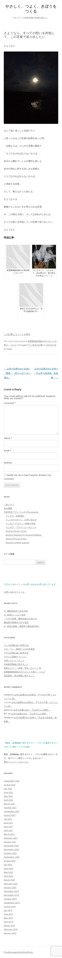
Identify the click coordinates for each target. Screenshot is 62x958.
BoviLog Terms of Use (16, 531)
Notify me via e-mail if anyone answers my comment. (27, 477)
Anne (9, 348)
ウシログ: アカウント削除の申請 (21, 523)
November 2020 (11, 849)
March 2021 (9, 834)
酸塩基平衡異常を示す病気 (16, 622)
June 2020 (8, 868)
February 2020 (10, 883)
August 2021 (9, 815)
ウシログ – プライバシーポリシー (21, 527)
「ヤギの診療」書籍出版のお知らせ (20, 618)
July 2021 (8, 819)
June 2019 (8, 914)
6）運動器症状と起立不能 (16, 611)
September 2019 (12, 902)
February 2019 (10, 929)
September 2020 (12, 857)
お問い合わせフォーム (14, 592)
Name (8, 438)
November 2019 (11, 895)
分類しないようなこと (14, 660)
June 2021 (8, 822)
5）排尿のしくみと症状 (15, 614)
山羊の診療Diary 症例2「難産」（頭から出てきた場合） (17, 373)
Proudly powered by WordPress (18, 952)
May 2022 (8, 796)
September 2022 (12, 780)
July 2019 (8, 910)
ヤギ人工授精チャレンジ (15, 656)
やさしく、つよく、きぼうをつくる (31, 9)
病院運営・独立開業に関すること (19, 675)
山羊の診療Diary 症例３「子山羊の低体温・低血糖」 (46, 373)
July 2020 (8, 864)
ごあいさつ (9, 504)
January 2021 (10, 841)
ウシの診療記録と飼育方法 (16, 645)
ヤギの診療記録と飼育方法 (16, 652)
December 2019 (11, 891)
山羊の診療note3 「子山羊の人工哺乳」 (31, 709)
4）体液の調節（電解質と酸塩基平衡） (22, 626)
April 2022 (8, 800)
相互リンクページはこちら (16, 761)
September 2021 (12, 811)
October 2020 (10, 853)
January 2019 (10, 933)
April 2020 (8, 876)
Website (8, 462)
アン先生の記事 (35, 345)
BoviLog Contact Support (17, 542)
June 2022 (8, 792)
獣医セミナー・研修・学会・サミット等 (22, 668)
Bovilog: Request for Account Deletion (24, 534)
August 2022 (9, 784)
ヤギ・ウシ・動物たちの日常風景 (19, 649)
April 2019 (8, 921)
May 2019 (8, 917)
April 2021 (8, 830)
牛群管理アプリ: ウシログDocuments (21, 512)
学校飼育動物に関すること (16, 664)
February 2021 (10, 838)
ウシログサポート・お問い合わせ (21, 519)
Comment (10, 403)
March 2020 (9, 879)
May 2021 (8, 826)
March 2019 (9, 925)
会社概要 (8, 508)
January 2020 (10, 887)
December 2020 (11, 845)
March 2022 (9, 803)
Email (7, 450)
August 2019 (9, 906)
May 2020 (8, 872)
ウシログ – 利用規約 (15, 515)
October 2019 (10, 898)
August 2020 (9, 860)
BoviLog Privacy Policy (16, 538)
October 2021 (10, 807)
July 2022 (8, 788)
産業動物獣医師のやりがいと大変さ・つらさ (24, 671)
